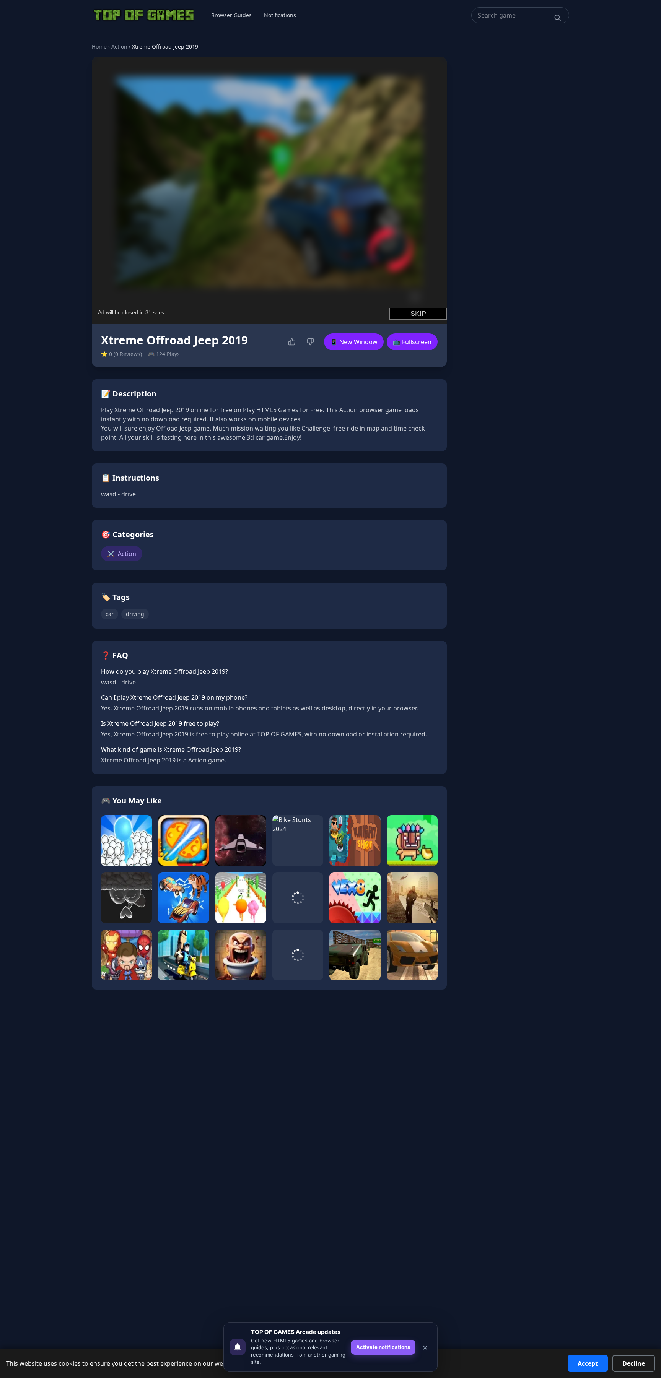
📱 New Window (354, 342)
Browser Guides (231, 15)
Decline (633, 1363)
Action (119, 46)
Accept (588, 1363)
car (110, 614)
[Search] (558, 18)
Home (99, 46)
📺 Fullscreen (412, 342)
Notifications (280, 15)
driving (135, 614)
